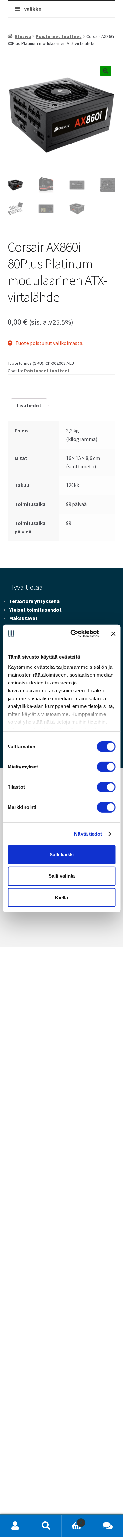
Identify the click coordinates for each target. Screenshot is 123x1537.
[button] (105, 71)
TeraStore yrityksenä (34, 601)
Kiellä (61, 897)
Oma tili (15, 1526)
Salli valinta (62, 876)
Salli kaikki (62, 854)
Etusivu (23, 36)
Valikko (33, 9)
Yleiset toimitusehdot (35, 609)
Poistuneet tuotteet (58, 36)
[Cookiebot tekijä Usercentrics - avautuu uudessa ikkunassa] (73, 634)
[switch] (106, 766)
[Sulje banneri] (113, 634)
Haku (46, 1526)
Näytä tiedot (88, 833)
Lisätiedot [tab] (29, 405)
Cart (72, 1520)
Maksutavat (23, 618)
